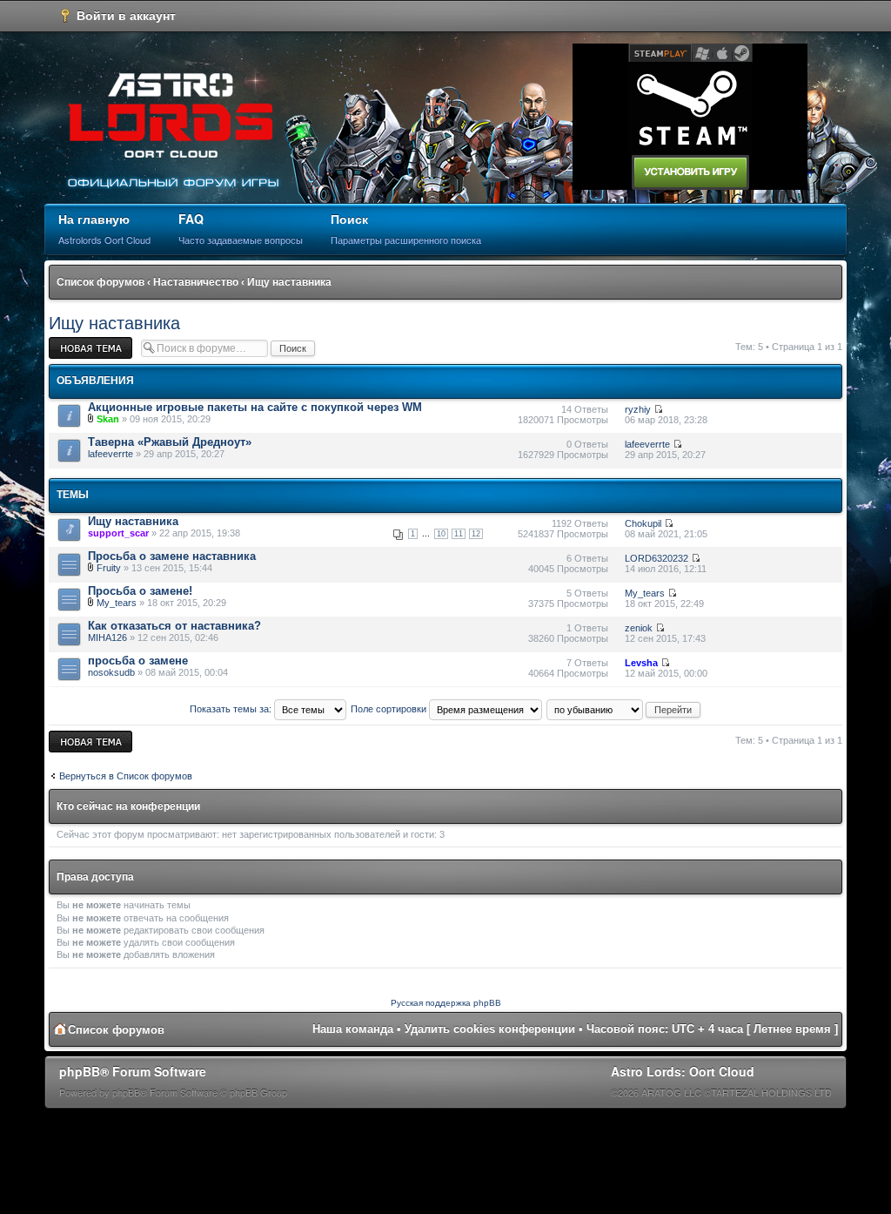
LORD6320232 (656, 558)
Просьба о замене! (140, 590)
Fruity (109, 568)
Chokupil (643, 523)
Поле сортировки (390, 709)
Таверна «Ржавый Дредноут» (169, 442)
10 (441, 533)
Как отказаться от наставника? (174, 625)
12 (476, 533)
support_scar (118, 533)
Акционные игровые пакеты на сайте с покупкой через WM (255, 407)
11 (458, 533)
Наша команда (352, 1028)
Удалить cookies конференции (490, 1028)
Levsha (641, 663)
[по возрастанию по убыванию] (624, 709)
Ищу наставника (289, 282)
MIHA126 (107, 637)
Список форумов (100, 282)
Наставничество (195, 282)
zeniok (639, 628)
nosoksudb (111, 672)
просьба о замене (138, 660)
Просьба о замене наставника (172, 556)
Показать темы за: (232, 709)
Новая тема (75, 342)
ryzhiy (638, 409)
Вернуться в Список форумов (125, 776)
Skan (108, 419)
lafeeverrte (110, 454)
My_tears (117, 602)
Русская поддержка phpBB (446, 1003)
